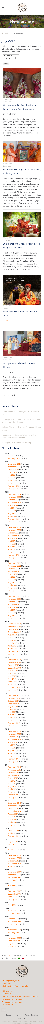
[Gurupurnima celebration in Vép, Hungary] (22, 343)
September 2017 (15, 704)
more (6, 320)
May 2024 (12, 513)
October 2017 (13, 701)
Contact (13, 958)
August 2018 (13, 670)
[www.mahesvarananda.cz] (23, 958)
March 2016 (13, 756)
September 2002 (15, 941)
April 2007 (12, 897)
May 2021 (12, 615)
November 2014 (14, 806)
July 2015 (11, 781)
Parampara (17, 956)
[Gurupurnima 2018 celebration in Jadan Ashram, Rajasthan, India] (22, 83)
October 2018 (13, 665)
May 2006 (12, 905)
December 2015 (14, 767)
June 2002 (12, 946)
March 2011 (13, 850)
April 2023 (12, 549)
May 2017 (12, 715)
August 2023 (13, 538)
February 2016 (14, 759)
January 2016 (13, 761)
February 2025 (14, 486)
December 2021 (14, 596)
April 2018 (12, 682)
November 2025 (14, 467)
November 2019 (14, 626)
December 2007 (14, 891)
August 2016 (13, 742)
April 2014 (12, 822)
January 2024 (13, 522)
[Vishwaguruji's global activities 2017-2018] (22, 289)
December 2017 (14, 695)
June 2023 (12, 544)
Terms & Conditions (31, 1015)
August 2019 (13, 635)
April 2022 (12, 585)
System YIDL (6, 983)
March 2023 (13, 552)
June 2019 (12, 640)
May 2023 (12, 546)
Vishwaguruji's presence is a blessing (16, 442)
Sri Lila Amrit (7, 991)
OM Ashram (6, 994)
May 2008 (12, 885)
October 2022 (13, 568)
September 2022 (15, 571)
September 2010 (15, 863)
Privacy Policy (22, 1018)
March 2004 (13, 924)
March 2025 (13, 483)
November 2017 (14, 698)
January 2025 (13, 489)
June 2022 (12, 580)
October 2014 (13, 808)
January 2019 (13, 654)
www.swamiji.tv (8, 1005)
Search (6, 63)
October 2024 (13, 500)
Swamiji (25, 956)
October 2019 (13, 629)
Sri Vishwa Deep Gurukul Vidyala (15, 986)
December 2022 (14, 563)
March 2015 (13, 792)
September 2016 (15, 739)
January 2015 (13, 797)
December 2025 (14, 464)
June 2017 (12, 712)
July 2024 (11, 508)
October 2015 (13, 772)
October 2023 (13, 533)
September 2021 (15, 604)
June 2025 (12, 478)
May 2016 (12, 750)
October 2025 (13, 469)
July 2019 (11, 637)
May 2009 (12, 880)
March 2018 (13, 684)
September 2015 (15, 775)
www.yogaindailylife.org (11, 980)
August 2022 (13, 574)
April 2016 (12, 753)
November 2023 (14, 530)
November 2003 (14, 930)
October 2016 (13, 737)
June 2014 (12, 819)
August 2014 (13, 814)
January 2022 (13, 591)
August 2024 (13, 505)
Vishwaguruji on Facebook (12, 999)
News (10, 956)
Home (4, 956)
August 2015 (13, 778)
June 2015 (12, 783)
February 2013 (14, 836)
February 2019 (14, 651)
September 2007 (15, 894)
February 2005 (14, 913)
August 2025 (13, 472)
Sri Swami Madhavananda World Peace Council (20, 996)
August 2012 (13, 841)
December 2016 (14, 731)
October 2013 (13, 830)
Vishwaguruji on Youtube (12, 1002)
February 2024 (14, 519)
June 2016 (12, 748)
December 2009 (14, 872)
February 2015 (14, 795)
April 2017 (12, 717)
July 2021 (11, 610)
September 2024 (15, 502)
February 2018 (14, 687)
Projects (32, 956)
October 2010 (13, 861)
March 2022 (13, 588)
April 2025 (12, 480)
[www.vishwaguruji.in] (19, 958)
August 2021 (13, 607)
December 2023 (14, 527)
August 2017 (13, 706)
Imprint (18, 1015)
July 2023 (11, 541)
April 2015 (12, 789)
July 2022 (11, 577)
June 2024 (12, 511)
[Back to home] (22, 7)
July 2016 (11, 745)
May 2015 (12, 786)
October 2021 (13, 602)
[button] (3, 7)
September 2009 (15, 877)
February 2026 (14, 458)
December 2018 (14, 659)
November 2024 (14, 497)
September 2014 (15, 811)
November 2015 (14, 770)
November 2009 (14, 874)
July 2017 (11, 709)
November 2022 (14, 566)
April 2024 (12, 516)
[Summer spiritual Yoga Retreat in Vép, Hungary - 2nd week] (22, 224)
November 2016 (14, 734)
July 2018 (11, 673)
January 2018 (13, 690)
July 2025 (11, 475)
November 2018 (14, 662)
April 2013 (12, 833)
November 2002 (14, 938)
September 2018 (15, 668)
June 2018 (12, 676)
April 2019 (12, 646)
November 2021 (14, 599)
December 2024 (14, 494)
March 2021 (13, 618)
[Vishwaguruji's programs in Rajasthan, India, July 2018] (22, 152)
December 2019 (14, 624)
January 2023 (13, 557)
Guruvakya (5, 958)
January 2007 (13, 899)
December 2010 (14, 855)
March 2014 (13, 825)
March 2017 (13, 720)
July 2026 (11, 455)
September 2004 (15, 921)
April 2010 (12, 866)
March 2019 (13, 648)
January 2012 (13, 844)
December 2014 (14, 803)
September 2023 (15, 535)
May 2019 (12, 643)
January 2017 (13, 726)
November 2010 (14, 858)
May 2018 (12, 679)
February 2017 (14, 723)
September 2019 (15, 632)
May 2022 (12, 582)
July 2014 (11, 817)
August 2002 (13, 943)
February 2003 (14, 932)
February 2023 (14, 555)
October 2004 (13, 919)
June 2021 (12, 613)
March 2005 (13, 910)
